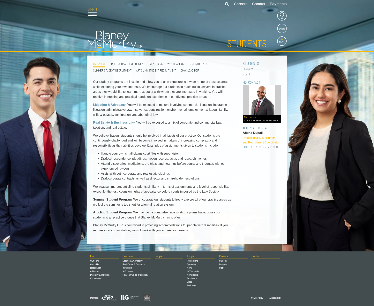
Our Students (198, 64)
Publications (192, 261)
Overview (99, 64)
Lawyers (249, 69)
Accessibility (275, 298)
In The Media (193, 271)
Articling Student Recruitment (156, 70)
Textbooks (192, 278)
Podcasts (191, 285)
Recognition (95, 268)
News (189, 268)
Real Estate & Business (134, 264)
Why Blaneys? (176, 64)
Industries (127, 268)
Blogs (189, 282)
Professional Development (127, 64)
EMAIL (246, 147)
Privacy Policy (256, 298)
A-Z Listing (128, 271)
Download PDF (190, 70)
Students (223, 261)
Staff (247, 74)
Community (95, 278)
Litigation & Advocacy (109, 104)
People (158, 256)
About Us (94, 264)
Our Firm (94, 261)
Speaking (191, 264)
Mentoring (156, 64)
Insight (191, 256)
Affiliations (95, 271)
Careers (240, 4)
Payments (278, 4)
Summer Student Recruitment (112, 70)
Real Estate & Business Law (114, 122)
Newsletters (192, 275)
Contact (258, 4)
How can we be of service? (135, 275)
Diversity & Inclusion (99, 275)
